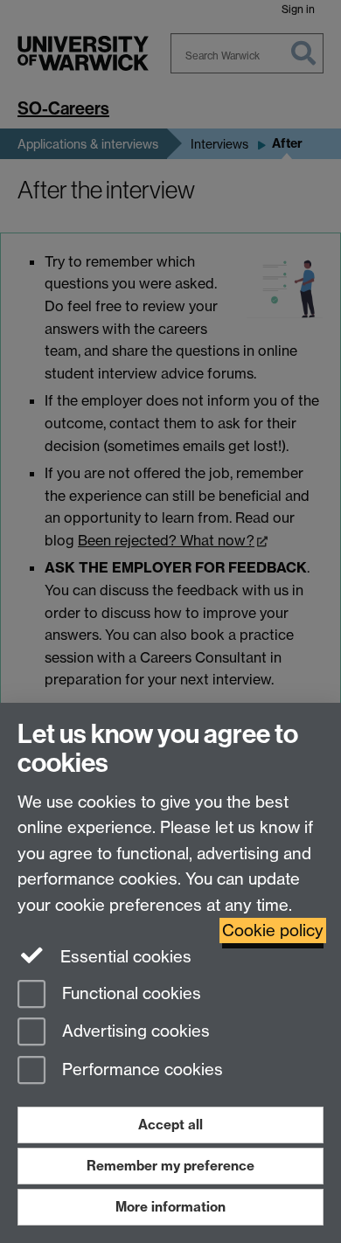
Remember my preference (170, 1165)
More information (170, 1206)
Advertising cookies (134, 1032)
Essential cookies (123, 957)
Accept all (170, 1124)
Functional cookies (129, 993)
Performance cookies (140, 1070)
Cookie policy (273, 930)
